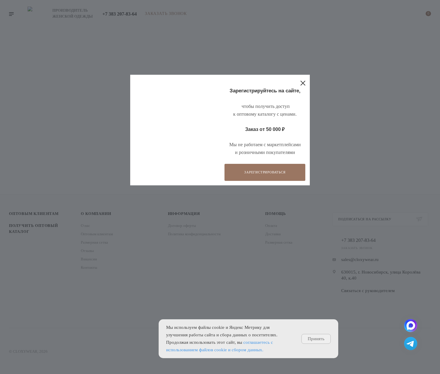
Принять (316, 338)
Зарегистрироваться (264, 172)
